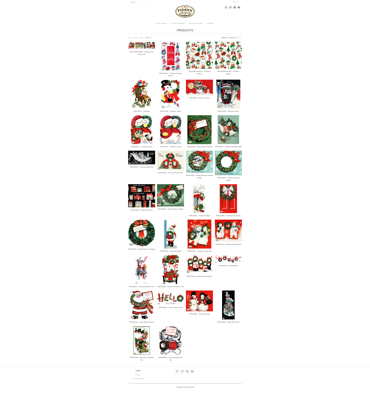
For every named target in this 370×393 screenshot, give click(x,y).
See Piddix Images (138, 378)
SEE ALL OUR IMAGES (196, 23)
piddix (181, 387)
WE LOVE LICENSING (178, 23)
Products (185, 30)
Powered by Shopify (189, 387)
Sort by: (224, 37)
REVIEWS (210, 23)
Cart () (236, 2)
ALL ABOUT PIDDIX (161, 23)
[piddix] (185, 11)
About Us (138, 375)
